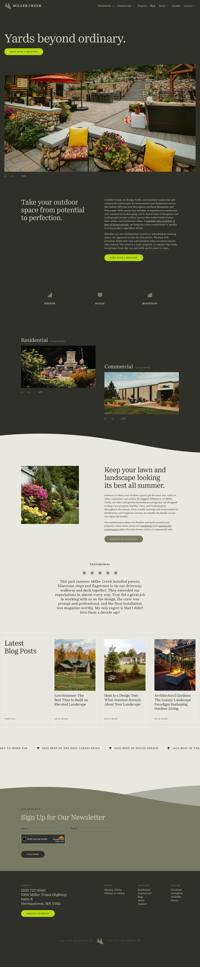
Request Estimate (38, 913)
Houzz (174, 900)
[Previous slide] (5, 176)
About (162, 5)
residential (146, 525)
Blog (152, 5)
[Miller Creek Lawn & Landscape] (22, 6)
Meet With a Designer (24, 52)
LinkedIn (176, 896)
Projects (142, 5)
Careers (176, 5)
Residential (104, 5)
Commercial (124, 5)
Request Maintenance (124, 539)
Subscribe (33, 854)
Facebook (176, 889)
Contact (188, 5)
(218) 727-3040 (33, 890)
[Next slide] (12, 176)
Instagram (177, 893)
